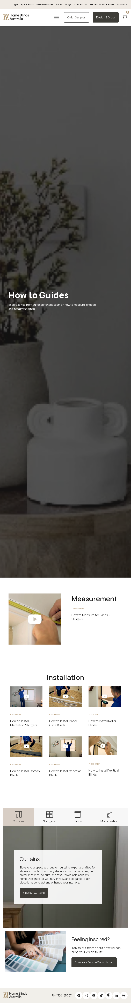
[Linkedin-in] (116, 995)
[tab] (18, 817)
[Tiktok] (101, 995)
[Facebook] (79, 995)
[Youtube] (94, 995)
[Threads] (124, 995)
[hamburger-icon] (56, 17)
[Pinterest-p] (109, 995)
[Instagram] (86, 995)
